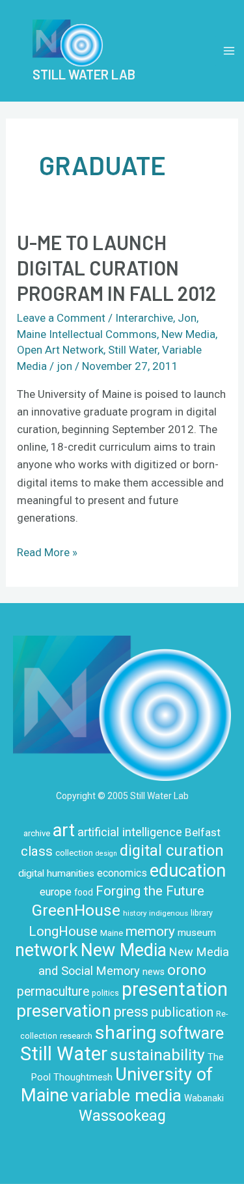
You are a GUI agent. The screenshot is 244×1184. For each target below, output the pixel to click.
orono (186, 969)
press (131, 1012)
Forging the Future (150, 891)
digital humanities (56, 873)
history (134, 913)
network (46, 950)
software (191, 1033)
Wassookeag (122, 1115)
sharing (126, 1032)
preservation (63, 1011)
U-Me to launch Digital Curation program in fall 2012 (116, 268)
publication (182, 1012)
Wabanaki (204, 1098)
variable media (126, 1095)
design (106, 853)
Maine (111, 933)
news (153, 971)
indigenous (168, 913)
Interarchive (144, 317)
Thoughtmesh (83, 1077)
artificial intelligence (129, 832)
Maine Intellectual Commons (87, 334)
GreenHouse (76, 910)
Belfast (203, 832)
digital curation (172, 850)
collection (74, 853)
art (64, 830)
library (202, 913)
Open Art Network (60, 349)
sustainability (157, 1054)
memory (150, 931)
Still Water (132, 349)
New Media (188, 334)
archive (36, 833)
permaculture (53, 991)
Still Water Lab (84, 74)
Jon (187, 317)
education (188, 870)
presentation (175, 989)
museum (197, 932)
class (37, 851)
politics (105, 993)
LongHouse (63, 931)
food (83, 892)
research (76, 1036)
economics (122, 873)
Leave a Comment (61, 317)
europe (56, 892)
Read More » (47, 551)
